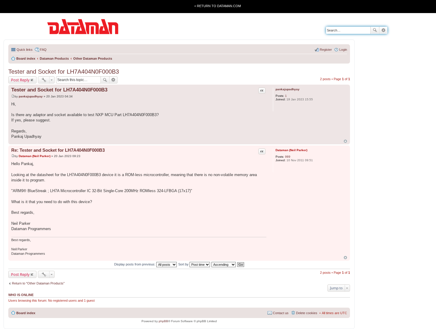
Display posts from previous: (135, 264)
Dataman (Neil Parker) (291, 150)
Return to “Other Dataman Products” (38, 283)
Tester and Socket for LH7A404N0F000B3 (63, 71)
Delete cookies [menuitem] (306, 313)
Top (345, 141)
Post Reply (20, 80)
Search (374, 30)
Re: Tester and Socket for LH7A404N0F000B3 (58, 150)
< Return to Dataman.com (217, 6)
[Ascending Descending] (223, 264)
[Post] (13, 96)
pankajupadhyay (288, 89)
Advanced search (383, 30)
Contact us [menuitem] (281, 313)
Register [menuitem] (326, 49)
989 (287, 156)
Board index (25, 313)
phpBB (163, 321)
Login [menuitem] (343, 49)
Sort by (184, 264)
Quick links (25, 49)
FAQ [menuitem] (43, 49)
